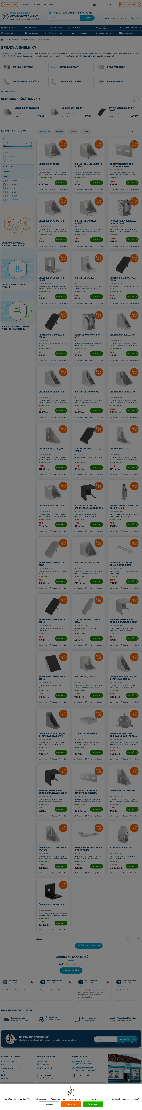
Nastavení (49, 1104)
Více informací (133, 1099)
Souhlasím (93, 1104)
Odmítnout (71, 1104)
